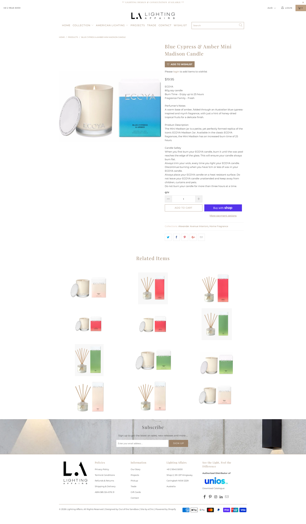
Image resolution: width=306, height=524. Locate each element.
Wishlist (180, 25)
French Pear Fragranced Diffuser (89, 360)
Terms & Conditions (105, 475)
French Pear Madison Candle (216, 360)
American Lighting (111, 25)
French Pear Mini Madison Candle (153, 360)
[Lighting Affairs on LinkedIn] (221, 497)
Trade (151, 25)
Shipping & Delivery (105, 486)
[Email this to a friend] (201, 237)
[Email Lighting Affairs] (227, 497)
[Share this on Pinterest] (184, 237)
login (176, 71)
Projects (138, 25)
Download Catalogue (213, 488)
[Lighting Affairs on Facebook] (204, 497)
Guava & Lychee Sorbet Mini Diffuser (153, 288)
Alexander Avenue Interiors (193, 226)
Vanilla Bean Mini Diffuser (89, 396)
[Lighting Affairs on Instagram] (215, 497)
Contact (165, 25)
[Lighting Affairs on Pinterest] (210, 497)
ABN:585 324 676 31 (104, 492)
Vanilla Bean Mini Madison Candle (216, 396)
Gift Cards (136, 492)
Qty (167, 192)
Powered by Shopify (165, 509)
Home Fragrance (218, 226)
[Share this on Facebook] (176, 237)
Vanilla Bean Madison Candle (89, 288)
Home (66, 25)
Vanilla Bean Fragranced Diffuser (153, 396)
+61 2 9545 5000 (12, 8)
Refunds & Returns (104, 480)
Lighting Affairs (75, 509)
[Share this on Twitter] (168, 237)
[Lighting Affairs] (153, 15)
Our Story (135, 469)
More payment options (223, 215)
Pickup (134, 480)
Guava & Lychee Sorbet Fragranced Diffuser (216, 288)
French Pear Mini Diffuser (216, 324)
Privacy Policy (102, 469)
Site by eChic (147, 509)
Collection (82, 25)
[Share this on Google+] (193, 237)
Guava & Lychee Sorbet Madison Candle (153, 324)
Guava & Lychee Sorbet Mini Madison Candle (89, 324)
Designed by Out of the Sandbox (122, 509)
